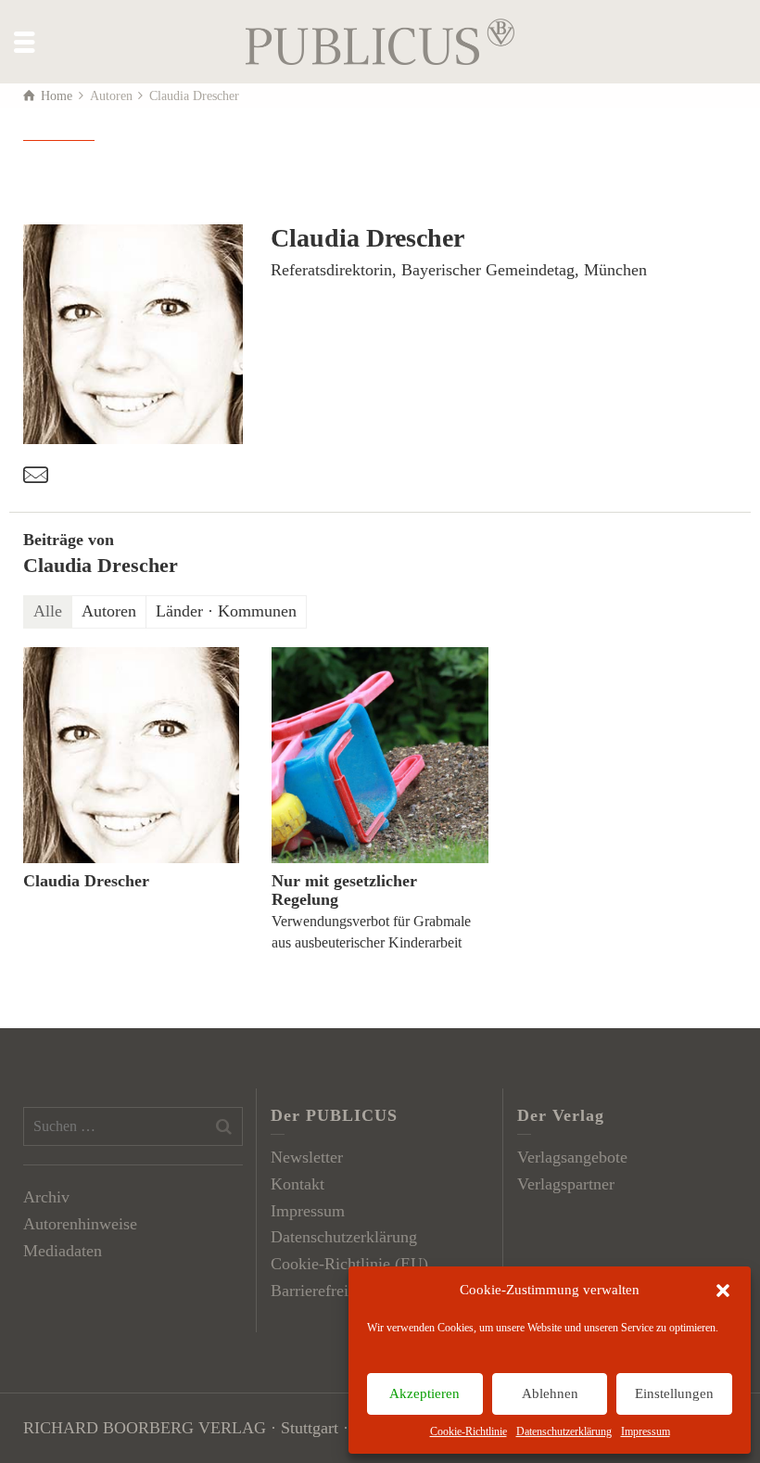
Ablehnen (550, 1393)
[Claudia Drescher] (131, 755)
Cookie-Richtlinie (468, 1431)
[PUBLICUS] (380, 40)
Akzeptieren (424, 1393)
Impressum (645, 1431)
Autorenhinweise (80, 1224)
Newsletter (307, 1157)
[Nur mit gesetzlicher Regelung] (380, 755)
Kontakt (297, 1184)
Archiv (46, 1197)
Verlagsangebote (572, 1157)
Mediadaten (62, 1250)
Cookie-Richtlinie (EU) (349, 1263)
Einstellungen (674, 1393)
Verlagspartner (565, 1184)
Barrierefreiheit (322, 1290)
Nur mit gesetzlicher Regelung (344, 890)
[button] (723, 1290)
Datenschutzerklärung (564, 1431)
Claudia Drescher (86, 880)
